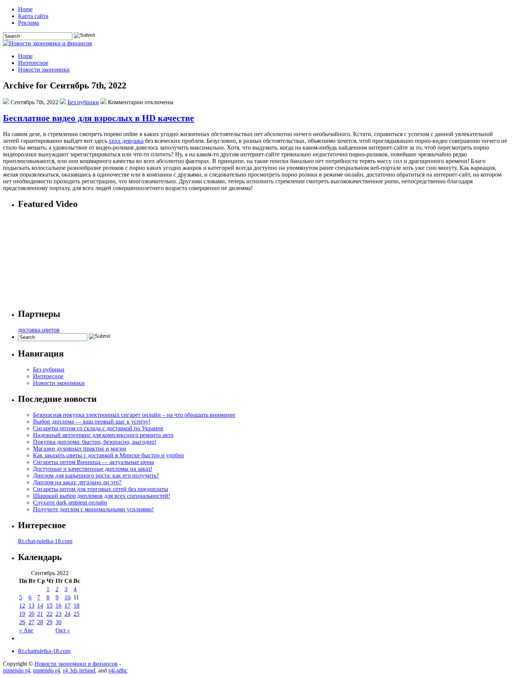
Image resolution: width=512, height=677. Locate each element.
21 (40, 614)
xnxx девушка (126, 141)
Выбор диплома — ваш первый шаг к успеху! (91, 421)
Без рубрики (83, 102)
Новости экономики (44, 69)
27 (31, 622)
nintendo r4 (16, 670)
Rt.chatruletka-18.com (44, 651)
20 (31, 614)
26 (22, 622)
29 (49, 622)
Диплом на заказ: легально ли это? (77, 482)
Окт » (62, 630)
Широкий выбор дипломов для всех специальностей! (101, 496)
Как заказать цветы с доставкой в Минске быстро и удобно (108, 455)
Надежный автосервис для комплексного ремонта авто (103, 435)
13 (31, 605)
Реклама (28, 22)
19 (22, 614)
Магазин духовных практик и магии (79, 448)
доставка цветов (39, 330)
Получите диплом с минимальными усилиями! (93, 509)
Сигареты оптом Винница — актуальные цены (93, 462)
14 (40, 605)
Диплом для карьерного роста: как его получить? (96, 475)
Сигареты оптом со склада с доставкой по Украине (98, 428)
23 (58, 614)
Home (25, 9)
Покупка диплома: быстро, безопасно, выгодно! (94, 442)
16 (58, 605)
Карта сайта (33, 16)
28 (40, 622)
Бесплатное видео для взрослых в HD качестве (98, 118)
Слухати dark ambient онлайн (70, 502)
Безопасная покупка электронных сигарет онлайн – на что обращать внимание (134, 415)
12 (22, 605)
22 (49, 614)
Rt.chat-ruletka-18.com (45, 541)
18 (76, 605)
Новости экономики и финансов (76, 664)
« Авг (26, 630)
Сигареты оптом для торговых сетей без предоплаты (100, 489)
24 (67, 614)
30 (58, 622)
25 (76, 614)
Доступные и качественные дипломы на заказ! (92, 469)
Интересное (33, 63)
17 (67, 605)
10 (67, 597)
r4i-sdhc (117, 670)
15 (49, 605)
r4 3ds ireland (79, 670)
